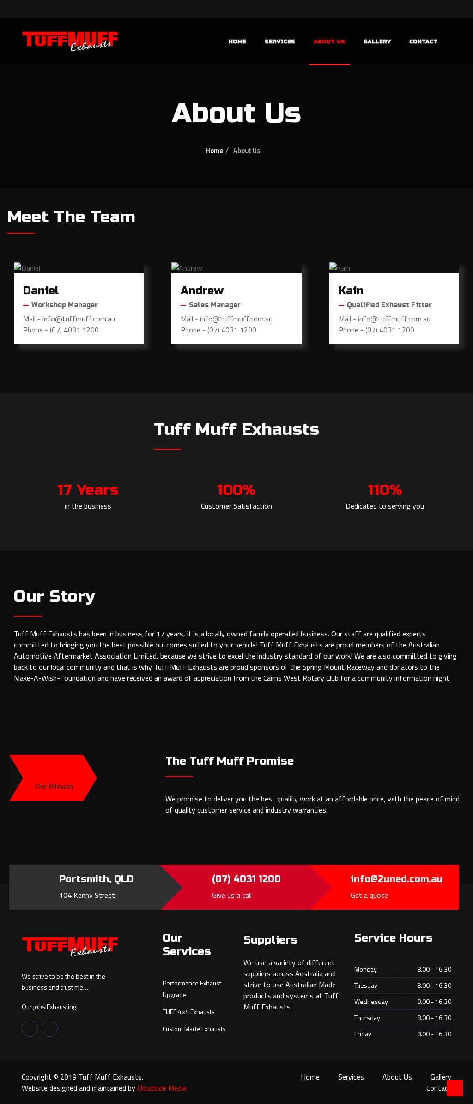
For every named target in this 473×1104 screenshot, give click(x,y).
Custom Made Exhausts (194, 1028)
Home (237, 41)
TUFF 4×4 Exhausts (189, 1011)
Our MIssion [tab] (54, 786)
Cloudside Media (162, 1087)
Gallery (377, 41)
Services (280, 41)
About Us (329, 41)
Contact (423, 41)
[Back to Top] (455, 1088)
